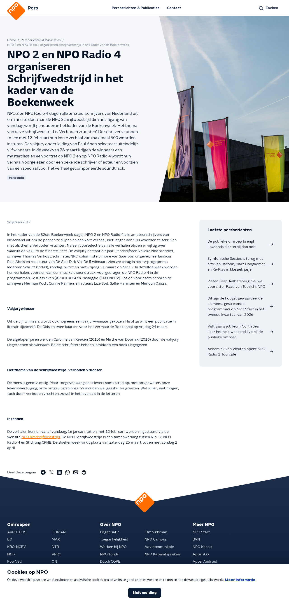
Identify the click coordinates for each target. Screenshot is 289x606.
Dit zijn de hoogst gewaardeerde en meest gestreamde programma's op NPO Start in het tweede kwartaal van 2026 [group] (235, 306)
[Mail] (75, 472)
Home (11, 40)
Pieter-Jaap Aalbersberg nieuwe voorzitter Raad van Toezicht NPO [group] (236, 283)
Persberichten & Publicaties (135, 8)
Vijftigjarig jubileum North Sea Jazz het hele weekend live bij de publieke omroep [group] (235, 332)
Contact (174, 8)
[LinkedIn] (59, 472)
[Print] (83, 472)
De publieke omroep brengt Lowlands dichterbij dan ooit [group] (231, 244)
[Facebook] (43, 472)
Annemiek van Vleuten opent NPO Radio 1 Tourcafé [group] (236, 351)
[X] (51, 472)
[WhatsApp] (67, 472)
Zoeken (272, 8)
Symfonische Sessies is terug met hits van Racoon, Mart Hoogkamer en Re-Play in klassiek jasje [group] (236, 264)
